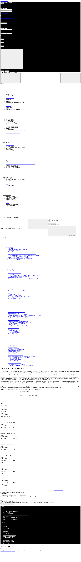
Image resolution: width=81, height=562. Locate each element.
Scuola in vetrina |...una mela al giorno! (16, 361)
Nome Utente (15, 9)
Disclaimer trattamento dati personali (8, 551)
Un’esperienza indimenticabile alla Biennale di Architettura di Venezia (22, 254)
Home (49, 219)
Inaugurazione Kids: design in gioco (15, 277)
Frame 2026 (10, 248)
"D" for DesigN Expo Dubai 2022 (15, 359)
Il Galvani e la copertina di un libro (15, 350)
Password (14, 11)
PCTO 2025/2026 (9, 247)
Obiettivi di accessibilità (8, 537)
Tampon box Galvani (12, 352)
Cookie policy (5, 531)
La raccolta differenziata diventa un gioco (16, 323)
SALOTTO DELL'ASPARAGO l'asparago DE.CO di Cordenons (21, 356)
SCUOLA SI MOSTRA (53, 220)
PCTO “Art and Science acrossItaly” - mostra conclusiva (19, 296)
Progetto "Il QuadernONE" (13, 334)
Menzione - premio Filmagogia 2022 (15, 351)
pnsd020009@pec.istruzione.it (16, 515)
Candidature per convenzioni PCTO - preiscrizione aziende (17, 259)
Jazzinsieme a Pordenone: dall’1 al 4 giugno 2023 (18, 321)
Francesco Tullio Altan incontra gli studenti (16, 312)
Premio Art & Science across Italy (15, 295)
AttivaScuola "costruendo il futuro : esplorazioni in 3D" (19, 249)
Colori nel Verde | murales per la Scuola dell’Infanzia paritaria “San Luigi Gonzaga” (25, 315)
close (2, 83)
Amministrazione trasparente (9, 541)
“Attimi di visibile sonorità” (13, 348)
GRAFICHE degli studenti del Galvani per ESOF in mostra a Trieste (22, 365)
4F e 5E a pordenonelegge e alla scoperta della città (18, 257)
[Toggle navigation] (11, 78)
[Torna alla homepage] (40, 72)
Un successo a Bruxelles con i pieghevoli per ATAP (18, 276)
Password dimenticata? (5, 13)
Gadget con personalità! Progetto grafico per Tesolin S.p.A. (20, 357)
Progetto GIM (11, 274)
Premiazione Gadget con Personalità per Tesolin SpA (18, 318)
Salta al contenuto (4, 1)
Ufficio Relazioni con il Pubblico (9, 535)
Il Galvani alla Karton (12, 326)
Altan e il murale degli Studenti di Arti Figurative (18, 314)
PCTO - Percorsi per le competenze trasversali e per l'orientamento (19, 258)
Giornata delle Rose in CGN (13, 320)
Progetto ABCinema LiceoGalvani (15, 333)
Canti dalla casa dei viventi (13, 300)
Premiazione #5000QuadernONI (14, 298)
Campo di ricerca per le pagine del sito (8, 228)
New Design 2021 (11, 345)
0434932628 (7, 512)
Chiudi (2, 39)
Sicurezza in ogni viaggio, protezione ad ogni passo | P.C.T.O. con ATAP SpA (23, 278)
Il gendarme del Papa (12, 347)
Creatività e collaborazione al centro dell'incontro (18, 256)
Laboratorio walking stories (13, 328)
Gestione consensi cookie (8, 540)
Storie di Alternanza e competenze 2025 (16, 251)
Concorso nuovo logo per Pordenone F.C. (16, 290)
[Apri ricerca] (70, 78)
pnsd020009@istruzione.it (16, 513)
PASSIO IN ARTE (12, 353)
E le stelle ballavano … (12, 270)
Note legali (5, 532)
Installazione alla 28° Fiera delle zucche (16, 349)
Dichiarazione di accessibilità (9, 536)
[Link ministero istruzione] (6, 2)
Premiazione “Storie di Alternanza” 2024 (16, 279)
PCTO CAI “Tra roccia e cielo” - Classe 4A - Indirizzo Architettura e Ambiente (24, 275)
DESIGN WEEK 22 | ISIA (13, 360)
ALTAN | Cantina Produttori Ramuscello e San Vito (18, 316)
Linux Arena (10, 329)
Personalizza (3, 492)
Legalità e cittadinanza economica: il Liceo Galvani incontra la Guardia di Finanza (24, 271)
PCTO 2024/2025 (9, 269)
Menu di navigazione (71, 235)
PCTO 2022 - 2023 (10, 310)
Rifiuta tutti (11, 492)
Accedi (2, 3)
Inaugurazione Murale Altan (13, 313)
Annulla (2, 71)
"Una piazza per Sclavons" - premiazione (16, 364)
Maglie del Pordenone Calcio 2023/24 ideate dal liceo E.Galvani (21, 325)
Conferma (7, 71)
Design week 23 (11, 324)
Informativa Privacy (7, 533)
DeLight (9, 293)
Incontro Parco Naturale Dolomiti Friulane (16, 292)
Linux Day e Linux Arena (13, 331)
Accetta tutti (20, 492)
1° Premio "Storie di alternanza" (14, 363)
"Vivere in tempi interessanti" (14, 358)
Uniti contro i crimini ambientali (14, 273)
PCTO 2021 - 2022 (52, 223)
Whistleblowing (6, 538)
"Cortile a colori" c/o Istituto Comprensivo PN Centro (19, 317)
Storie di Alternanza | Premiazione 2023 (16, 301)
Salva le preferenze (10, 503)
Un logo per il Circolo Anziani (14, 332)
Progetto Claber (11, 252)
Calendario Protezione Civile (14, 294)
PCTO (49, 221)
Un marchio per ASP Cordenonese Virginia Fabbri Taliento (20, 322)
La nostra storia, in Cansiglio (14, 250)
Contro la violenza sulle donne (14, 330)
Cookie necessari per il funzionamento (8, 501)
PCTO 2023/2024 (9, 289)
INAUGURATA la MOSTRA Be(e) (15, 355)
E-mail (13, 29)
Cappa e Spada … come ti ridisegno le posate (17, 297)
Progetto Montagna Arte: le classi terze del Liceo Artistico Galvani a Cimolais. (23, 255)
